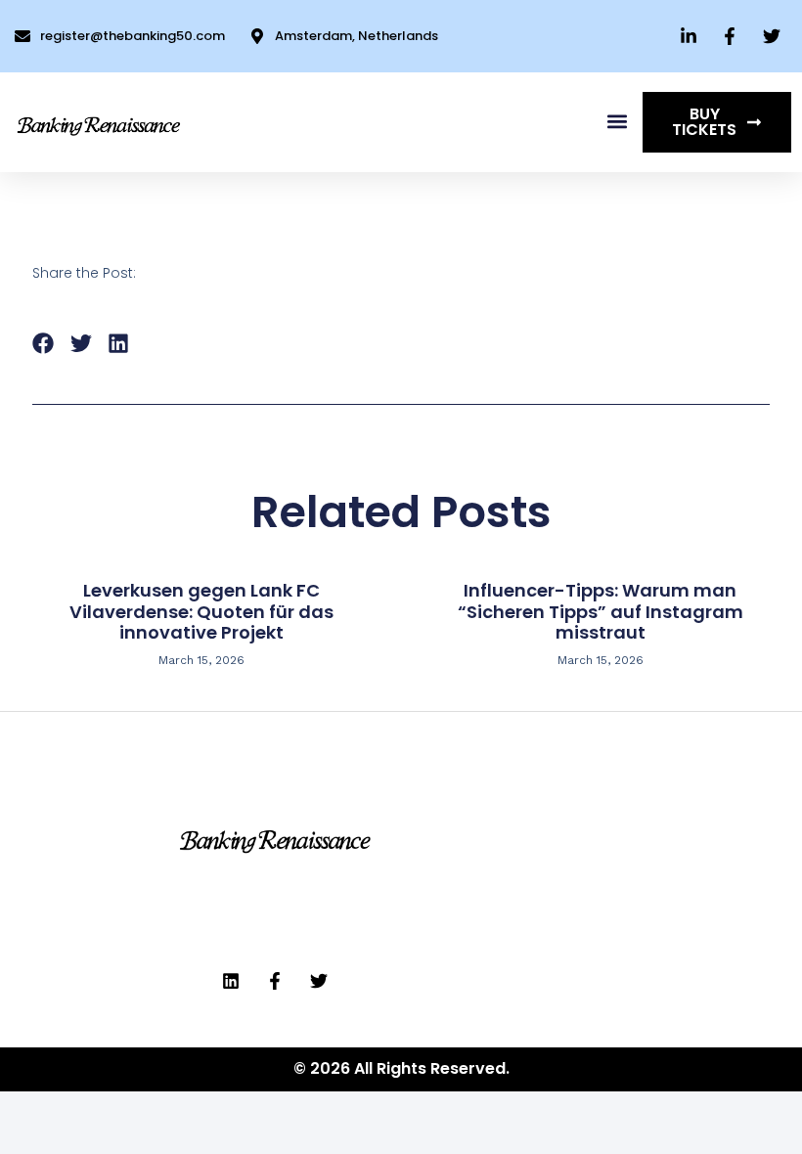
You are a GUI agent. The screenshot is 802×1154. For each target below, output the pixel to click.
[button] (617, 122)
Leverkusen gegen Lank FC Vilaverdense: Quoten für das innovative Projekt (201, 611)
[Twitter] (319, 981)
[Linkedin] (231, 981)
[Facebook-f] (275, 981)
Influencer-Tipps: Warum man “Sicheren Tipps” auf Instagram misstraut (600, 611)
